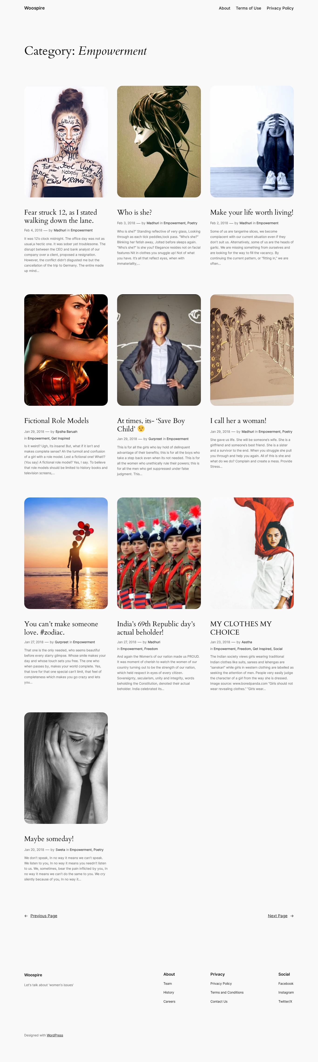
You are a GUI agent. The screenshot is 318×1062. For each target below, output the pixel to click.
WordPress (55, 1035)
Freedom (151, 649)
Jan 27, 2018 (34, 642)
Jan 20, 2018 (34, 850)
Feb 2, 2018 (219, 223)
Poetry (192, 223)
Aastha (247, 642)
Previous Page (40, 915)
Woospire (34, 8)
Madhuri (60, 230)
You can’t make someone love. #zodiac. (61, 628)
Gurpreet (155, 439)
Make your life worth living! (251, 213)
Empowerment (82, 230)
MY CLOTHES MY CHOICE (241, 628)
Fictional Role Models (56, 421)
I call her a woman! (238, 421)
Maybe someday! (49, 839)
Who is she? (134, 213)
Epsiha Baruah (66, 431)
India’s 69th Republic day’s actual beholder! (156, 628)
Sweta (60, 850)
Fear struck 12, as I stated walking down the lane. (60, 217)
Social (277, 649)
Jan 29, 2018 (34, 431)
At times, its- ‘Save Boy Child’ (151, 425)
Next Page (281, 915)
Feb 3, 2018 (126, 223)
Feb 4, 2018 (33, 230)
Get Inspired (60, 438)
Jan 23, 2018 (220, 642)
